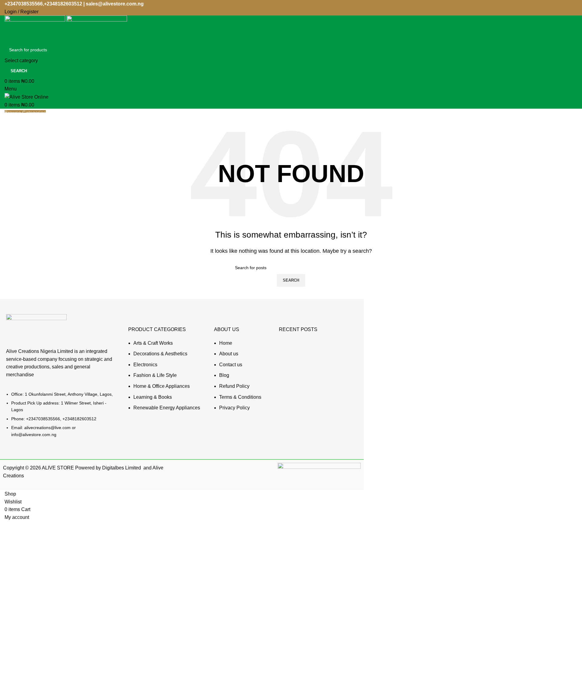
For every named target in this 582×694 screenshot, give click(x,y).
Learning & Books (152, 397)
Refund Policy (234, 386)
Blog (224, 375)
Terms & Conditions (240, 397)
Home (225, 343)
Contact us (230, 364)
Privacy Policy (234, 407)
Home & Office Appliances (161, 386)
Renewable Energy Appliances (166, 407)
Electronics (145, 364)
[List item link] (61, 417)
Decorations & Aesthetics (160, 353)
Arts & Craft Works (153, 343)
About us (228, 353)
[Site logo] (35, 28)
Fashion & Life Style (155, 375)
